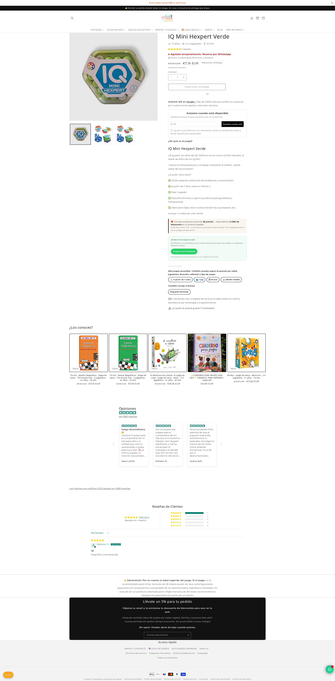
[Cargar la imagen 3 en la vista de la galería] (124, 134)
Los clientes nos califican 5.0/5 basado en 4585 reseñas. (100, 488)
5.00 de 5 (144, 517)
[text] (167, 3)
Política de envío (190, 679)
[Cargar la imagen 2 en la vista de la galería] (102, 134)
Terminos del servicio (136, 653)
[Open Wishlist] (257, 18)
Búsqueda (202, 653)
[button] (72, 18)
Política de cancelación (242, 679)
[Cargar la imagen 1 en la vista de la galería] (80, 134)
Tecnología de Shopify (113, 679)
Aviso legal (203, 679)
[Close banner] (332, 2)
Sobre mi (204, 648)
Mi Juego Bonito (97, 679)
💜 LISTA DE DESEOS (158, 648)
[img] (169, 413)
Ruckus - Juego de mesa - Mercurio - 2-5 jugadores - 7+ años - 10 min (246, 376)
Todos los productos (167, 658)
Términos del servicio (172, 679)
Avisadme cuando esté (232, 124)
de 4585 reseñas (128, 416)
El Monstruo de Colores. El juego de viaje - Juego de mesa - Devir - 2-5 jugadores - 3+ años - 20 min (167, 377)
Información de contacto (220, 679)
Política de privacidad (152, 679)
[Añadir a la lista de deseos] (207, 94)
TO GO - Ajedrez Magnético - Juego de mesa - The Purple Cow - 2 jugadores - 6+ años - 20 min (88, 377)
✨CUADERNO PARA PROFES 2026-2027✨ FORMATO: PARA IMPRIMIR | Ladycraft (207, 377)
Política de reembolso (133, 679)
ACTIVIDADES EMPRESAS (184, 648)
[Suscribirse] (188, 635)
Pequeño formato (179, 292)
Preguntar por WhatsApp (184, 252)
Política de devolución (184, 653)
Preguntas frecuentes (160, 653)
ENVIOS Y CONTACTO (135, 648)
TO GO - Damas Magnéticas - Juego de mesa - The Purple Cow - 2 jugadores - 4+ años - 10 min (128, 377)
